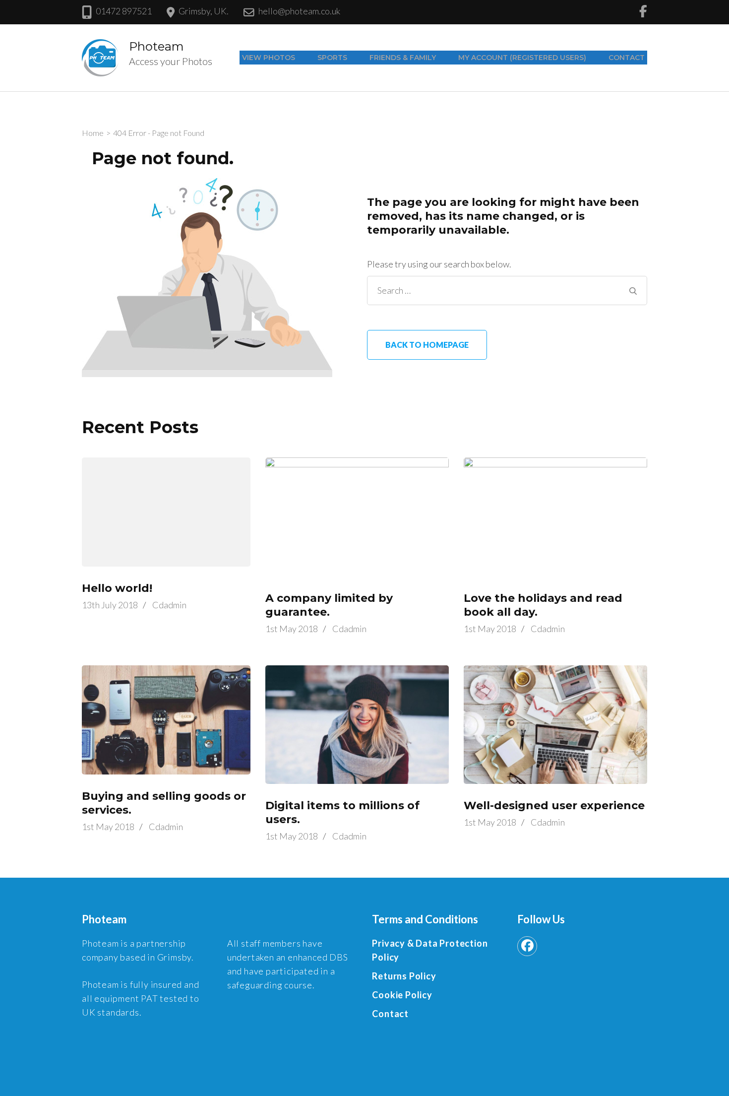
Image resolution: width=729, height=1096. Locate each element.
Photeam (156, 46)
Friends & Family (402, 57)
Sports (332, 57)
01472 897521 (124, 10)
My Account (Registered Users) (522, 57)
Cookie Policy (402, 994)
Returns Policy (404, 975)
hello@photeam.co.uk (299, 10)
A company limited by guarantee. (329, 605)
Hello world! (117, 588)
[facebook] (527, 946)
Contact (626, 57)
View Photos (268, 57)
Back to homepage (427, 344)
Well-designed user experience (554, 805)
